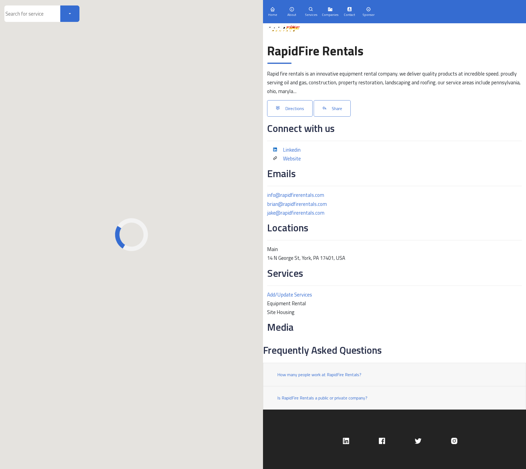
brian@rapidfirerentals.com (297, 204)
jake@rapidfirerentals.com (295, 213)
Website (292, 158)
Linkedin (292, 150)
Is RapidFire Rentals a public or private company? (322, 398)
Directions (294, 108)
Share (336, 108)
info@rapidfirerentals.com (295, 195)
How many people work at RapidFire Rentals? (319, 374)
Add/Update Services (289, 294)
